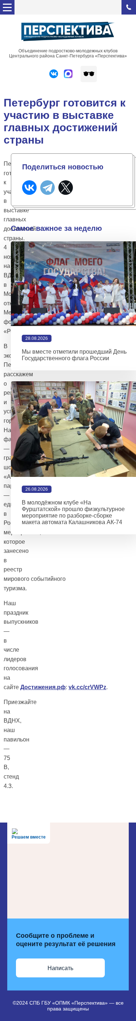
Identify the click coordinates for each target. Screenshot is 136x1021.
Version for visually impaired (89, 74)
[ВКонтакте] (29, 187)
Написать (60, 968)
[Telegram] (47, 187)
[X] (65, 187)
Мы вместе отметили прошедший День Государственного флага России (74, 355)
